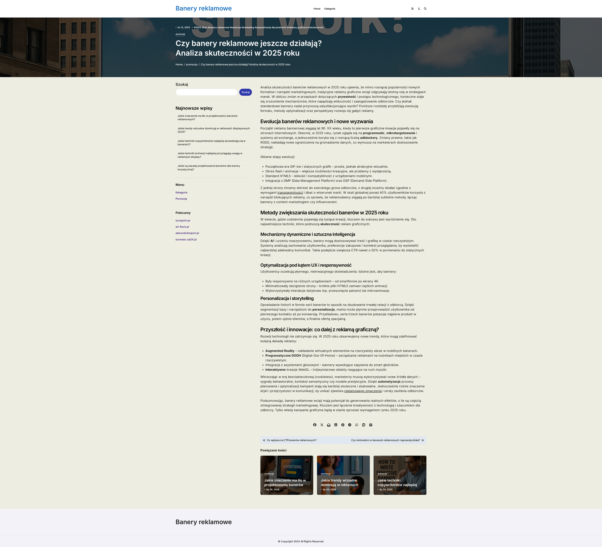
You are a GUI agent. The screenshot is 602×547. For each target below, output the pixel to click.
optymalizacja (263, 27)
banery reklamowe (219, 27)
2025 (198, 27)
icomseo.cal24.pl (186, 239)
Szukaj (182, 84)
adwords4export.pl (187, 233)
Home (317, 8)
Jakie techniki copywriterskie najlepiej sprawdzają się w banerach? (212, 142)
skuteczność (316, 27)
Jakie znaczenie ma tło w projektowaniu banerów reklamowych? (208, 117)
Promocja (181, 198)
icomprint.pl (183, 220)
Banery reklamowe (204, 8)
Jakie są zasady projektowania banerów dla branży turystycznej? (209, 167)
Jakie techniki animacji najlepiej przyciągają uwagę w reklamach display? (210, 155)
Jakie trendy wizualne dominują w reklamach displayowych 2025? (214, 130)
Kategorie (329, 8)
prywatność (279, 27)
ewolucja (236, 27)
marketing (248, 27)
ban (205, 27)
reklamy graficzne (298, 27)
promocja (180, 34)
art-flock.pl (182, 226)
